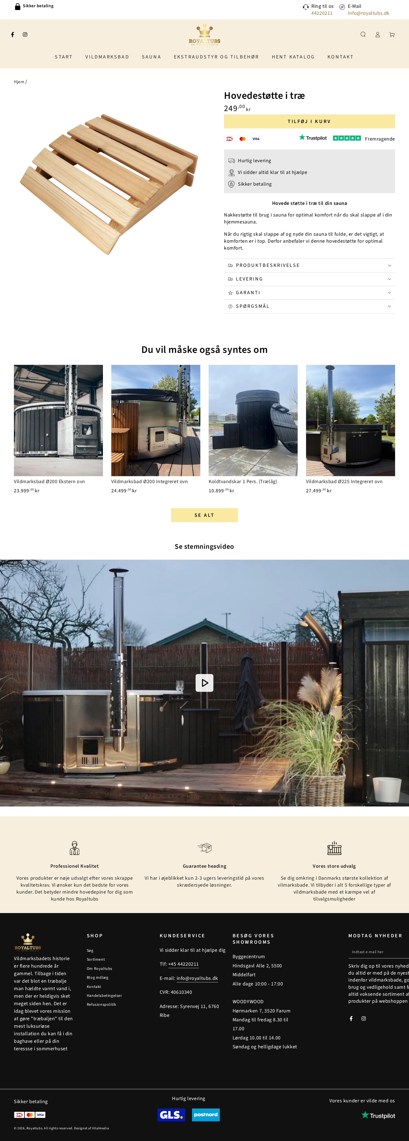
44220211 (322, 13)
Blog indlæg (98, 977)
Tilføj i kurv (309, 121)
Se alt (204, 515)
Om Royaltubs (99, 969)
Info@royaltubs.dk (369, 13)
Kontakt (94, 987)
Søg (90, 950)
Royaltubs (34, 1128)
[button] (363, 34)
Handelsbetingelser (104, 996)
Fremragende (380, 139)
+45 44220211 (183, 964)
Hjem (19, 82)
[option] (90, 6)
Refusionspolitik (101, 1004)
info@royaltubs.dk (197, 978)
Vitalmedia (100, 1128)
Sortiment (96, 959)
